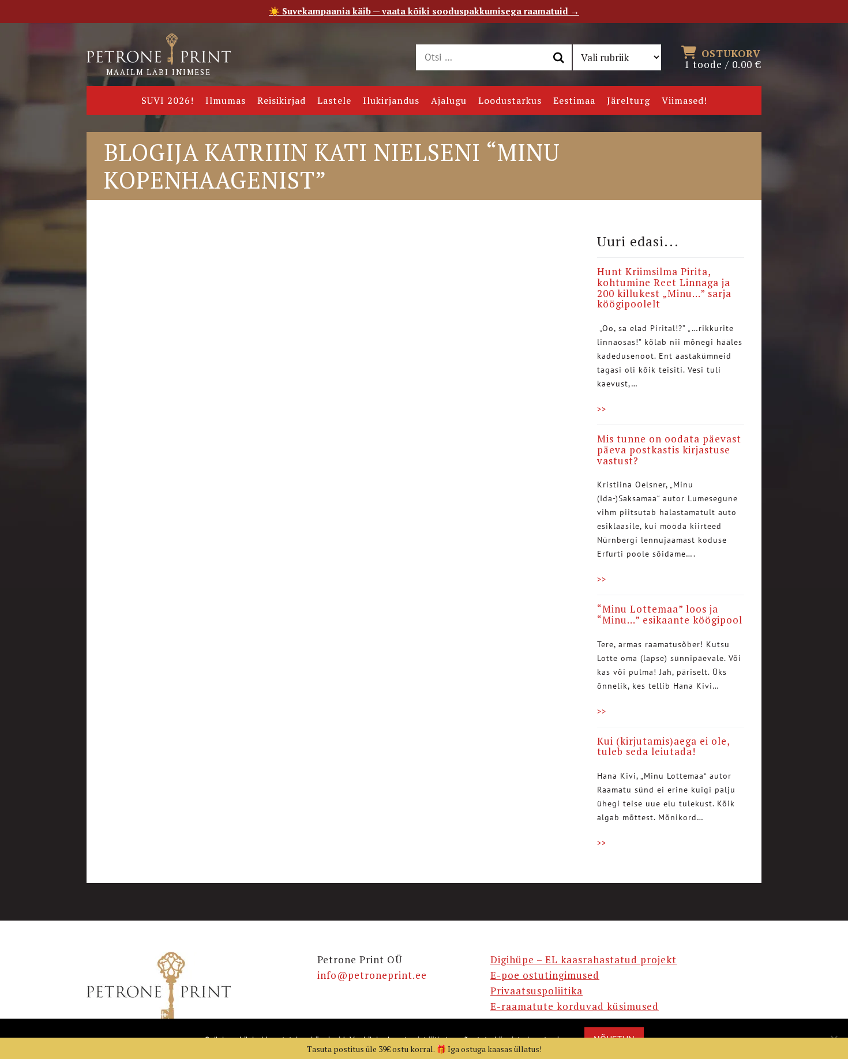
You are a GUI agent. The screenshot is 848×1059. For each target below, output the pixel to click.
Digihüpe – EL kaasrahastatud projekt (583, 959)
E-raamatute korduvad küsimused (574, 1006)
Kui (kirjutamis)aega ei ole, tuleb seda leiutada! (663, 746)
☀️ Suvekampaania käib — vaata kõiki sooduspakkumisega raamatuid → (424, 11)
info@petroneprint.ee (372, 975)
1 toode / (722, 58)
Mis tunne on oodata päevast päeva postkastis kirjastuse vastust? (669, 449)
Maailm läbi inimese (158, 72)
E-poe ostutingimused (544, 975)
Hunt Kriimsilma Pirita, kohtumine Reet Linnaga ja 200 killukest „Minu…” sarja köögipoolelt (664, 287)
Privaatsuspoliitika (536, 990)
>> (601, 409)
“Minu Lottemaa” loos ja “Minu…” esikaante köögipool (669, 614)
